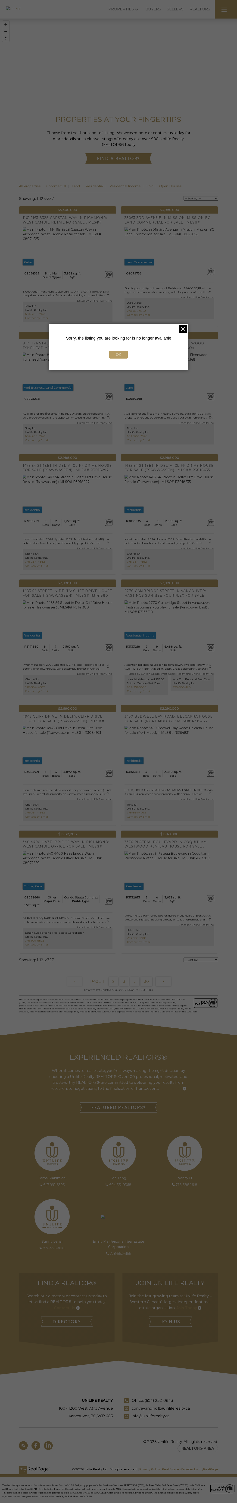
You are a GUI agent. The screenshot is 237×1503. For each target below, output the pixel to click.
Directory (67, 1322)
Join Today (186, 1308)
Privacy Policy (149, 1469)
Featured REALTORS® (118, 1107)
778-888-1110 (182, 687)
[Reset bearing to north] (5, 38)
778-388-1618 (186, 1185)
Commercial (56, 186)
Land (76, 186)
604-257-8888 (137, 687)
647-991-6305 (54, 1185)
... (135, 981)
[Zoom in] (5, 24)
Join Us (170, 1322)
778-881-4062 (136, 812)
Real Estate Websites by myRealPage (190, 1469)
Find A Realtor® (118, 158)
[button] (118, 158)
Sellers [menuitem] (175, 9)
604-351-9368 (120, 1185)
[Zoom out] (5, 31)
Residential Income (125, 186)
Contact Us (64, 1308)
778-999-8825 (34, 940)
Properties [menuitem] (121, 9)
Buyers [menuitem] (153, 9)
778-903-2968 (136, 938)
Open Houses (170, 186)
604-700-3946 (35, 314)
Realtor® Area (197, 1448)
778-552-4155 (120, 1253)
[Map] (118, 58)
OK (118, 355)
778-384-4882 (35, 561)
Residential (94, 186)
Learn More (171, 1088)
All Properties (30, 186)
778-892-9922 (136, 310)
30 (146, 981)
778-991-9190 (54, 1248)
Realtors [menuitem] (200, 9)
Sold (150, 186)
